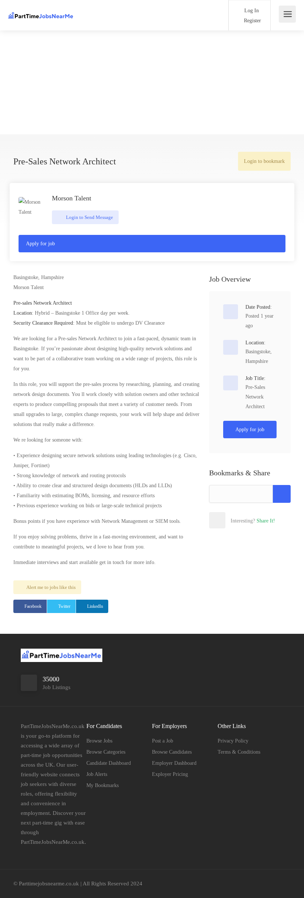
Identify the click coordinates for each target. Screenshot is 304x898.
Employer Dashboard (174, 763)
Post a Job (162, 741)
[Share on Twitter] (249, 520)
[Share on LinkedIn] (266, 520)
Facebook (33, 606)
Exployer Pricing (170, 774)
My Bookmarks (102, 785)
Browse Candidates (172, 752)
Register (251, 20)
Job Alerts (96, 774)
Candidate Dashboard (108, 763)
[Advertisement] (152, 82)
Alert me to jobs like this (51, 587)
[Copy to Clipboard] (282, 494)
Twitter (64, 606)
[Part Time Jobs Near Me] (40, 11)
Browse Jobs (99, 741)
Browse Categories (105, 752)
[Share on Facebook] (233, 520)
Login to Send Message (89, 217)
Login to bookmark (264, 161)
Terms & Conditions (239, 752)
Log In (251, 10)
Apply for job (40, 243)
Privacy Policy (233, 741)
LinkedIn (95, 606)
